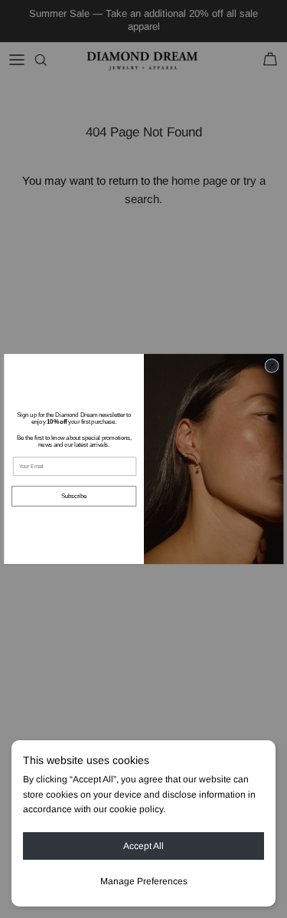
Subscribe (73, 496)
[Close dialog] (271, 365)
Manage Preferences (144, 881)
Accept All (143, 846)
